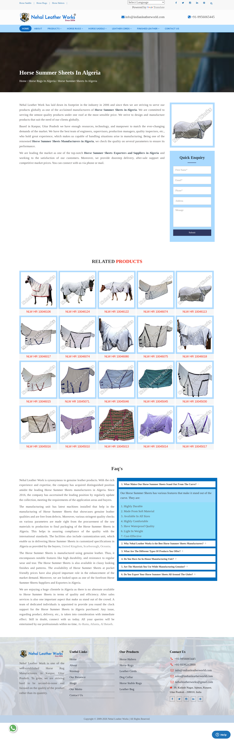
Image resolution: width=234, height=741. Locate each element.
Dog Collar (126, 677)
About (38, 28)
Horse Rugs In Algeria (42, 81)
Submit (192, 232)
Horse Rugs (41, 3)
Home (25, 28)
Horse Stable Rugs (131, 683)
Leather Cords (121, 28)
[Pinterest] (204, 2)
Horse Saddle (25, 3)
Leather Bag (127, 689)
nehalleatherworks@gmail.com (194, 682)
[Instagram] (190, 2)
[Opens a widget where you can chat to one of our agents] (221, 735)
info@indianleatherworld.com (145, 17)
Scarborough (91, 546)
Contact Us (172, 28)
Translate (159, 7)
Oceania (105, 546)
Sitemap (74, 671)
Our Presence (78, 677)
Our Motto (76, 689)
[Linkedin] (197, 2)
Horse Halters (58, 3)
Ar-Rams (83, 624)
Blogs (73, 683)
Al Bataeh (107, 624)
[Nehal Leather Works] (48, 17)
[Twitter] (183, 2)
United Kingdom (72, 546)
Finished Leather (147, 28)
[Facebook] (175, 2)
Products (54, 28)
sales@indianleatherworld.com (194, 676)
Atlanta (94, 624)
